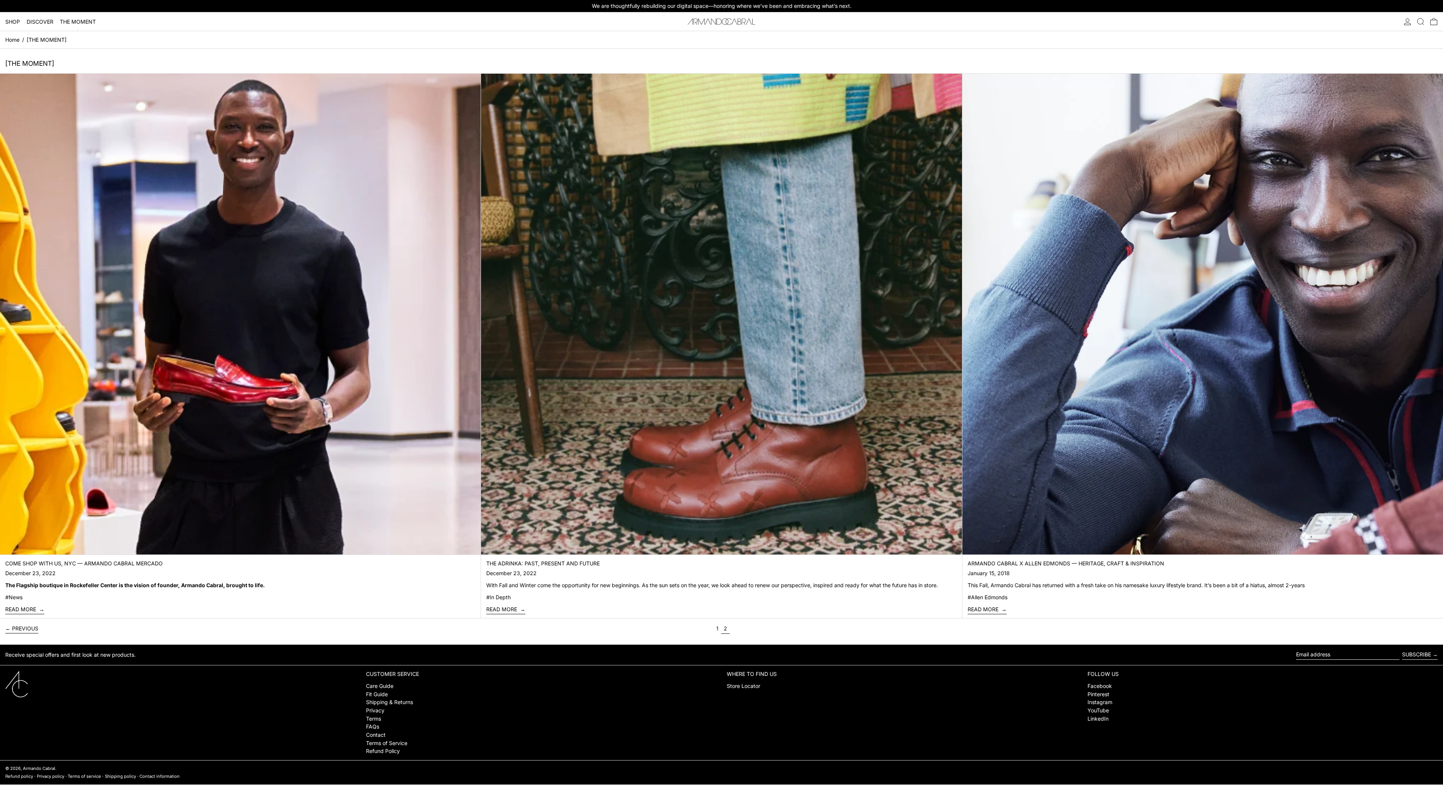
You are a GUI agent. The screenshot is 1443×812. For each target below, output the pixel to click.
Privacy (375, 710)
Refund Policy (383, 751)
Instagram (1100, 702)
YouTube (1098, 710)
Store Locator (743, 686)
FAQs (372, 726)
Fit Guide (377, 694)
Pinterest (1098, 694)
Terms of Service (386, 743)
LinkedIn (1098, 718)
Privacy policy (50, 776)
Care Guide (379, 686)
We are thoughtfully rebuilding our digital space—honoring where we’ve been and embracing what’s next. (722, 6)
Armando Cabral (39, 768)
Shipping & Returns (389, 702)
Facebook (1100, 686)
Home (12, 39)
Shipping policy (120, 776)
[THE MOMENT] (47, 39)
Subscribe (1416, 654)
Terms (373, 718)
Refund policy (19, 776)
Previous (25, 628)
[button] (1421, 21)
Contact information (159, 776)
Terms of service (84, 776)
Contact (376, 735)
